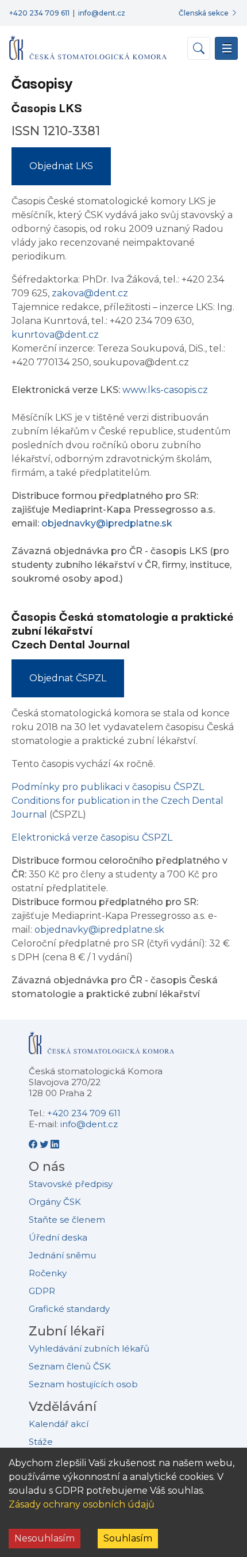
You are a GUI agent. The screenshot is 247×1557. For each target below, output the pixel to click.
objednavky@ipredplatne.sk (106, 523)
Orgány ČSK (55, 1201)
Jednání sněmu (62, 1255)
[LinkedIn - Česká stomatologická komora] (55, 1144)
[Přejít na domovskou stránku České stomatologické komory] (101, 1047)
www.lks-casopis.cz (165, 389)
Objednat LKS (61, 166)
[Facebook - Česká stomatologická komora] (34, 1144)
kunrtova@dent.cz (55, 334)
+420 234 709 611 (39, 13)
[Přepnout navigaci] (226, 48)
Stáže (41, 1441)
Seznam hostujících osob (83, 1384)
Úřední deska (58, 1237)
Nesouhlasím (44, 1538)
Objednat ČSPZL (67, 678)
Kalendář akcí (58, 1423)
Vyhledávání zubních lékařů (89, 1348)
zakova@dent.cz (90, 293)
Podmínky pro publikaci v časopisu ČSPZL (107, 786)
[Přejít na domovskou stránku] (88, 43)
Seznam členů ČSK (70, 1366)
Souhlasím (127, 1538)
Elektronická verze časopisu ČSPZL (91, 837)
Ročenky (48, 1273)
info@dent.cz (101, 13)
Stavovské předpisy (71, 1183)
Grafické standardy (69, 1308)
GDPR (42, 1290)
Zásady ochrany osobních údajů (82, 1504)
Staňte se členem (67, 1219)
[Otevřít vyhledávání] (198, 48)
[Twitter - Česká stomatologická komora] (45, 1144)
